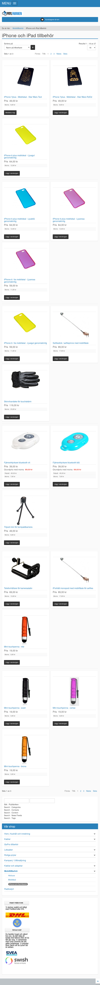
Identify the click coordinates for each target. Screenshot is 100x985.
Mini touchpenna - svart (15, 707)
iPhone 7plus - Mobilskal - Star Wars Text (23, 96)
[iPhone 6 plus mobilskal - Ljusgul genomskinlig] (25, 139)
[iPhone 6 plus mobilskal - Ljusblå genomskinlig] (25, 202)
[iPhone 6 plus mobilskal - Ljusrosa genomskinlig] (74, 202)
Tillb (44, 53)
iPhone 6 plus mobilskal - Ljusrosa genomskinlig (69, 220)
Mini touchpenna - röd (14, 646)
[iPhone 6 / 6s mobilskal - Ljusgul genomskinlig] (25, 326)
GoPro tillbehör (11, 844)
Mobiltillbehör (18, 28)
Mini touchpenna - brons (15, 766)
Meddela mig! (10, 112)
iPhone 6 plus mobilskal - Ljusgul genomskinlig (19, 156)
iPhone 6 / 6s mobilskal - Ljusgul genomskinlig (25, 342)
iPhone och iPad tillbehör (18, 884)
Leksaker (8, 849)
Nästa (59, 53)
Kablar (7, 839)
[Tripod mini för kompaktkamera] (25, 510)
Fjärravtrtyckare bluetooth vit (17, 462)
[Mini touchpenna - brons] (25, 750)
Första (37, 53)
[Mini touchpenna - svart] (25, 691)
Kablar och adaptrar (13, 865)
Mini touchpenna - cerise (64, 707)
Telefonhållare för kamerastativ (18, 588)
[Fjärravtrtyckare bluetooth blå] (74, 446)
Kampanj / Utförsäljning (15, 860)
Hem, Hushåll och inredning (17, 833)
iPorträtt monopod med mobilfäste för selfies (73, 588)
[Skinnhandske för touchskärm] (25, 385)
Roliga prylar (10, 855)
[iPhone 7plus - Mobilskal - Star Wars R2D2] (74, 80)
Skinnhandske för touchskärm (17, 401)
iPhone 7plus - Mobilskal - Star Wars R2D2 (72, 96)
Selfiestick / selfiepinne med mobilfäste (71, 342)
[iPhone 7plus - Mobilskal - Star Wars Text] (25, 80)
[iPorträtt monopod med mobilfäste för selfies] (74, 572)
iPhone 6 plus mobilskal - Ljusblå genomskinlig (19, 220)
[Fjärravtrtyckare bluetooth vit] (25, 446)
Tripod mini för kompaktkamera (18, 526)
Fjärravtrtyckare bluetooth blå (66, 462)
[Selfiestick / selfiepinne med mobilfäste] (74, 326)
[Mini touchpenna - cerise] (74, 691)
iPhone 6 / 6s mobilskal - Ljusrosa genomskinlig (19, 280)
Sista (65, 53)
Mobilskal (12, 879)
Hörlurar (11, 875)
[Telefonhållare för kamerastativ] (25, 572)
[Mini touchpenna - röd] (25, 630)
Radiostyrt (9, 888)
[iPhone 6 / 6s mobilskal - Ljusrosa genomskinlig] (25, 263)
